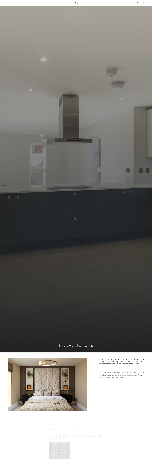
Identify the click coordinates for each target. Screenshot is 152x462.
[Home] (76, 3)
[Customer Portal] (143, 3)
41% (92, 458)
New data (100, 430)
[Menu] (149, 3)
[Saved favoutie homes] (137, 3)
